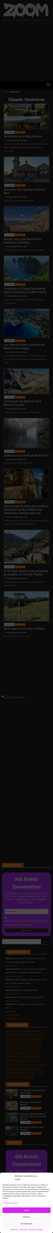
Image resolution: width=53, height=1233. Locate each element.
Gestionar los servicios (11, 1203)
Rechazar (26, 1217)
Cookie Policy (14, 1229)
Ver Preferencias (26, 1224)
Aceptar (26, 1210)
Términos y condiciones (35, 1229)
